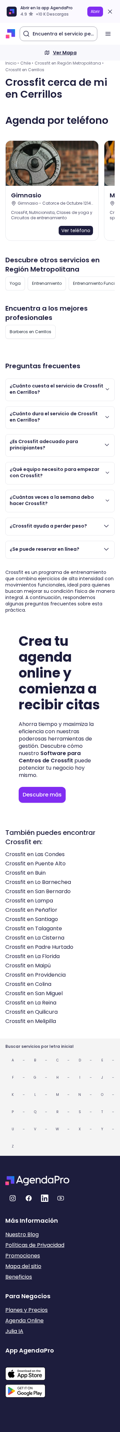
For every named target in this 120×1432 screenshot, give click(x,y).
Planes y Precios (26, 1310)
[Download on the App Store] (29, 1370)
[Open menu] (108, 33)
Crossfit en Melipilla (30, 1021)
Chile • (26, 63)
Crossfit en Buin (25, 873)
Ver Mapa (65, 52)
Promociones (22, 1255)
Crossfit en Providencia (35, 975)
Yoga (15, 283)
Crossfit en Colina (28, 984)
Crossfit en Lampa (29, 900)
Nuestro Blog (22, 1234)
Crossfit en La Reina (30, 1002)
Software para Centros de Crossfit (50, 756)
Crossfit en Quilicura (31, 1012)
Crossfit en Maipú (28, 965)
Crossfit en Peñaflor (31, 910)
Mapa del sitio (23, 1266)
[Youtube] (60, 1198)
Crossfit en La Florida (32, 956)
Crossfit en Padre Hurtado (39, 947)
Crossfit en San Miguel (34, 993)
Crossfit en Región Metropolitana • (69, 63)
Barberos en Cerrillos (30, 331)
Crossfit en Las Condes (35, 854)
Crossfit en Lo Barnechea (38, 882)
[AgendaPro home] (10, 34)
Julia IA (14, 1331)
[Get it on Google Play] (29, 1389)
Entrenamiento (47, 283)
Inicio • (12, 63)
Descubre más (42, 794)
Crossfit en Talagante (33, 928)
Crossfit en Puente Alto (35, 863)
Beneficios (18, 1277)
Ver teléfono (75, 230)
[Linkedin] (44, 1198)
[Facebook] (28, 1198)
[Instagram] (12, 1198)
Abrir (95, 11)
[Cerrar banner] (110, 11)
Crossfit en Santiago (31, 919)
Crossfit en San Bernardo (38, 891)
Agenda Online (24, 1320)
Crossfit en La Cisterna (34, 938)
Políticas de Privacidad (34, 1245)
